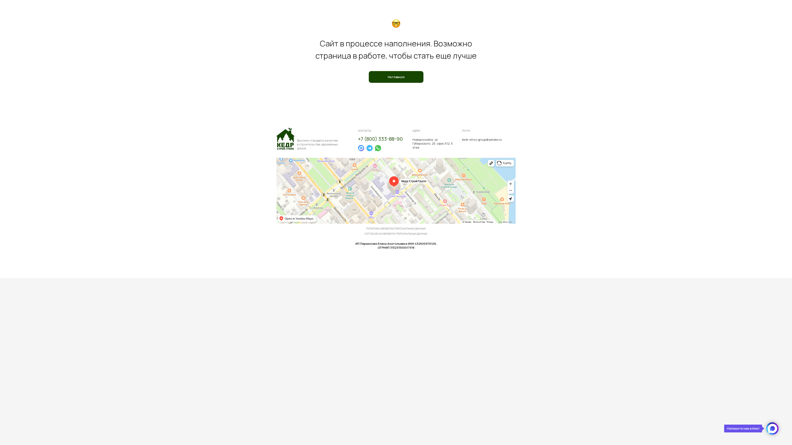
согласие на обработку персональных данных (396, 233)
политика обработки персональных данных (396, 228)
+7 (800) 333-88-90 (380, 138)
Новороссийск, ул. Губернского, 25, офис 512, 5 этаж (432, 143)
